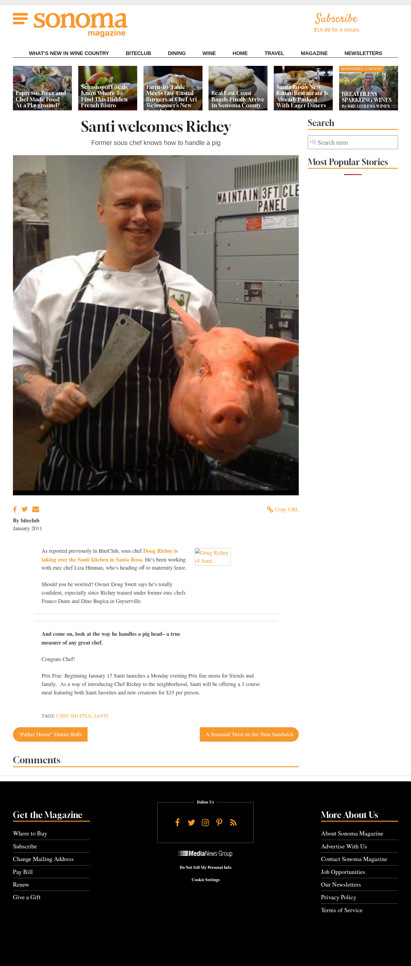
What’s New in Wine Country (69, 53)
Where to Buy (30, 833)
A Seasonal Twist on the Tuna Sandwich (249, 734)
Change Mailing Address (43, 859)
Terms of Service (342, 910)
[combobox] (353, 142)
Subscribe (25, 846)
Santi (101, 715)
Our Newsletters (341, 884)
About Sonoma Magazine (352, 833)
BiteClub (138, 53)
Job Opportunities (343, 872)
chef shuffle (73, 715)
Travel (274, 53)
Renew (21, 884)
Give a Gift (27, 897)
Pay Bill (23, 872)
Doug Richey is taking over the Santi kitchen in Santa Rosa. (110, 554)
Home (240, 53)
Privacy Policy (338, 897)
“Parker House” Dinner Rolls (50, 734)
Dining (177, 53)
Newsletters (363, 53)
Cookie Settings (206, 880)
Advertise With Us (344, 846)
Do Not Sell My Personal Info (205, 867)
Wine (209, 53)
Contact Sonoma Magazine (354, 859)
